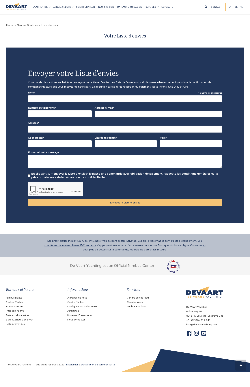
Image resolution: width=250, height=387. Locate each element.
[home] (16, 5)
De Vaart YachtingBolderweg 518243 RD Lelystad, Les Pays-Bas (204, 311)
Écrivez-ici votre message (43, 152)
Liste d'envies (49, 25)
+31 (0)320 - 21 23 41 (198, 320)
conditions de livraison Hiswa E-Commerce (70, 245)
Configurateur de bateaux (82, 306)
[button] (42, 7)
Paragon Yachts (15, 310)
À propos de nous (77, 297)
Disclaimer (72, 364)
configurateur (85, 6)
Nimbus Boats (14, 297)
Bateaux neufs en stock (19, 319)
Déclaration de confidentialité (98, 364)
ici (204, 245)
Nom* (31, 92)
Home (10, 25)
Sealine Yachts (14, 302)
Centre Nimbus (75, 302)
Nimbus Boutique (27, 25)
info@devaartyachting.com (201, 324)
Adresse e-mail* (104, 107)
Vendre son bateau (138, 297)
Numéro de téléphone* (42, 107)
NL (241, 6)
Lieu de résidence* (106, 137)
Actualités (73, 310)
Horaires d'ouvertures (79, 315)
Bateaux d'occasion (129, 6)
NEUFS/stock (106, 6)
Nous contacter (76, 319)
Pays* (163, 137)
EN (230, 6)
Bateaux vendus (15, 324)
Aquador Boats (14, 306)
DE (236, 6)
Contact (216, 6)
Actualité (167, 6)
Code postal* (36, 137)
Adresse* (33, 122)
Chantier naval (135, 302)
